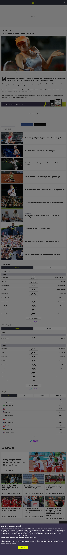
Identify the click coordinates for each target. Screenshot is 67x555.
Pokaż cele (22, 552)
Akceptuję (23, 547)
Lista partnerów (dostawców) (9, 543)
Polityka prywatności (26, 535)
